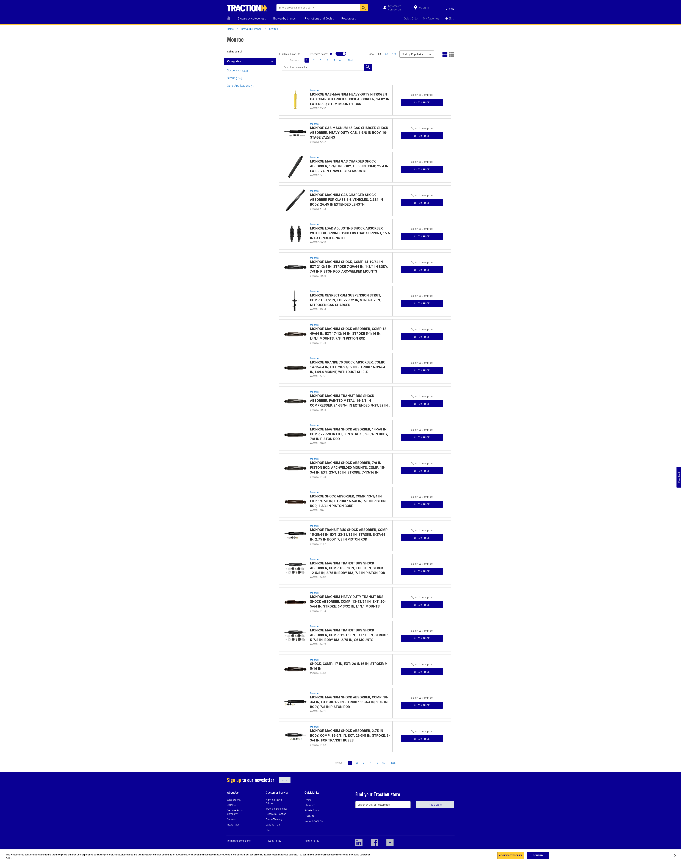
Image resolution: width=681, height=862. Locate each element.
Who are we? (234, 799)
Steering (232, 78)
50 (386, 54)
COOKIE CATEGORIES (510, 855)
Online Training (274, 819)
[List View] (451, 54)
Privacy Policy (273, 840)
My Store (424, 7)
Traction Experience (276, 808)
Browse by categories (251, 18)
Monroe (314, 90)
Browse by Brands (251, 28)
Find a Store (435, 804)
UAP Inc (231, 805)
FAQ (268, 830)
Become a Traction (276, 814)
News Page (233, 824)
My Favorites (431, 18)
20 (379, 54)
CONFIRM (538, 855)
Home (230, 28)
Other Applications (238, 85)
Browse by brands (284, 18)
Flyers (307, 799)
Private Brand (312, 810)
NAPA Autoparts (313, 821)
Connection (394, 9)
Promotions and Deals (318, 18)
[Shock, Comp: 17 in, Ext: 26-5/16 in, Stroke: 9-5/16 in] (295, 669)
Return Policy (311, 840)
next (350, 60)
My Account (394, 6)
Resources (347, 18)
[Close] (675, 855)
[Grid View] (445, 54)
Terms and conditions (239, 840)
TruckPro (309, 815)
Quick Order (411, 18)
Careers (231, 819)
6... (340, 60)
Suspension (234, 70)
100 (394, 54)
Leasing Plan (273, 824)
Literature (309, 805)
